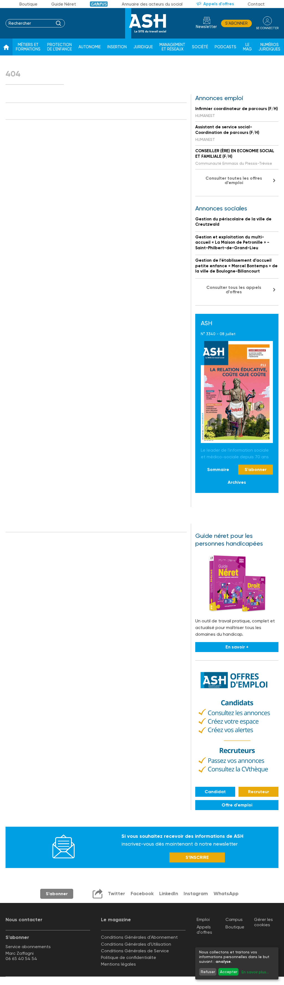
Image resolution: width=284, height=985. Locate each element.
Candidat (215, 791)
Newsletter (206, 26)
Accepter (228, 971)
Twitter (116, 893)
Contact (256, 4)
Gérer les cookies (263, 922)
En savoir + (236, 647)
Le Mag (247, 47)
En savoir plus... (255, 972)
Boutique (28, 4)
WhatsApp (226, 893)
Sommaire (218, 469)
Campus (99, 4)
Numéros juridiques (269, 47)
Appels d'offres (218, 3)
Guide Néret (63, 4)
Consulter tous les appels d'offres (233, 289)
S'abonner (236, 23)
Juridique (143, 47)
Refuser (208, 971)
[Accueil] (6, 47)
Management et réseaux (172, 47)
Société (200, 47)
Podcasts (225, 47)
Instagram (196, 893)
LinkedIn (168, 893)
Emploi (203, 919)
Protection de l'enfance (59, 47)
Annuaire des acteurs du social (152, 4)
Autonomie (89, 47)
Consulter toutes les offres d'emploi (234, 180)
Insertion (117, 47)
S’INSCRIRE (197, 857)
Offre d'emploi (237, 805)
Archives (237, 482)
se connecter (267, 28)
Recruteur (258, 791)
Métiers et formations (28, 47)
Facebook (142, 893)
